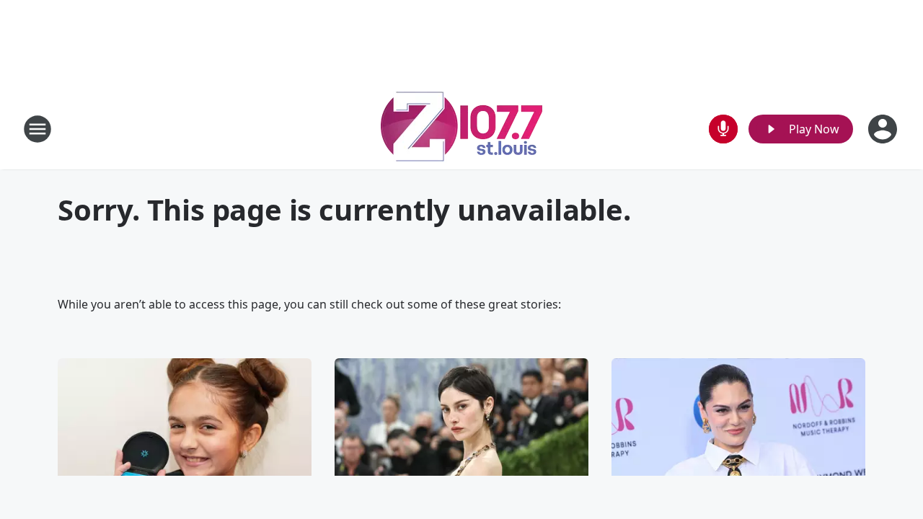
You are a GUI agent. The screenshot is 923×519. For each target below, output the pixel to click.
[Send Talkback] (723, 129)
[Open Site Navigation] (37, 129)
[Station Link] (462, 129)
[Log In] (884, 129)
